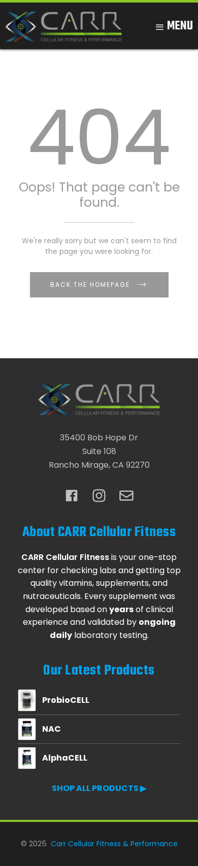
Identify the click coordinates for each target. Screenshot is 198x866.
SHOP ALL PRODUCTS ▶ (99, 788)
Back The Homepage (90, 284)
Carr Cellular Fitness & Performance (114, 844)
